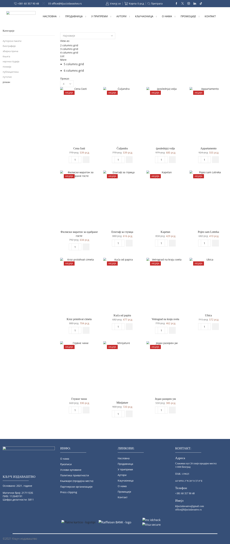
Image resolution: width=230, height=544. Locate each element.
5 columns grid (74, 64)
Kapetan (165, 231)
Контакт (210, 16)
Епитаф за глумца (122, 231)
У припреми (99, 16)
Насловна (50, 16)
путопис (7, 76)
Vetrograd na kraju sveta (165, 319)
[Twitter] (182, 3)
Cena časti (79, 148)
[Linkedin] (195, 3)
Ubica (208, 315)
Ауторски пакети (12, 41)
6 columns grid (74, 71)
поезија (7, 66)
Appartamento (208, 148)
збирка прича (10, 51)
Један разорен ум (165, 398)
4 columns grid (69, 52)
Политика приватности (74, 475)
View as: (65, 41)
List (62, 56)
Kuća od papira (122, 315)
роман (6, 82)
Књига (6, 56)
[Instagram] (188, 3)
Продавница (74, 16)
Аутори (121, 16)
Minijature (122, 402)
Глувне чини (79, 398)
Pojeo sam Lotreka (208, 231)
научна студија (11, 61)
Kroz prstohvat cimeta (79, 319)
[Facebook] (176, 3)
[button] (86, 159)
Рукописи (66, 464)
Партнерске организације (76, 486)
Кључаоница (144, 16)
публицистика (11, 71)
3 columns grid (69, 49)
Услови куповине (70, 469)
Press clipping (68, 492)
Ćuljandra (122, 148)
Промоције (188, 16)
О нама (167, 16)
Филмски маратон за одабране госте (79, 233)
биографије (9, 46)
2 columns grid (69, 45)
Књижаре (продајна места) (76, 481)
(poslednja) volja (165, 148)
